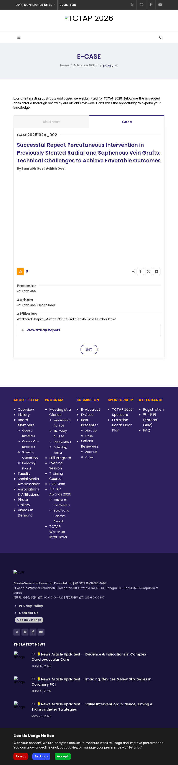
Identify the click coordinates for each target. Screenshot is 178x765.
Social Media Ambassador (29, 481)
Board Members (26, 422)
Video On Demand (25, 513)
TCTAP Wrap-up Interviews (58, 531)
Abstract (51, 121)
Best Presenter (89, 422)
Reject (21, 756)
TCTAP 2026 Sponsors (122, 412)
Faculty (24, 473)
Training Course (56, 476)
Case (127, 121)
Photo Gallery (24, 502)
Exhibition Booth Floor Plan (122, 425)
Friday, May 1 (62, 442)
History (24, 414)
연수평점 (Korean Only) (150, 420)
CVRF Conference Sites (33, 5)
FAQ (146, 430)
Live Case (57, 483)
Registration (153, 409)
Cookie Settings (29, 620)
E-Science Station (86, 65)
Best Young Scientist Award (61, 516)
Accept (63, 756)
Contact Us (28, 613)
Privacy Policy (31, 606)
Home (64, 65)
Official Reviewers (89, 444)
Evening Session (56, 466)
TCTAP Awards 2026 (60, 492)
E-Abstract (90, 409)
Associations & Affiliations (28, 492)
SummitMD (67, 5)
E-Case (87, 414)
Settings (41, 756)
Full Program (60, 457)
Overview (26, 409)
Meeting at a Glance (60, 412)
